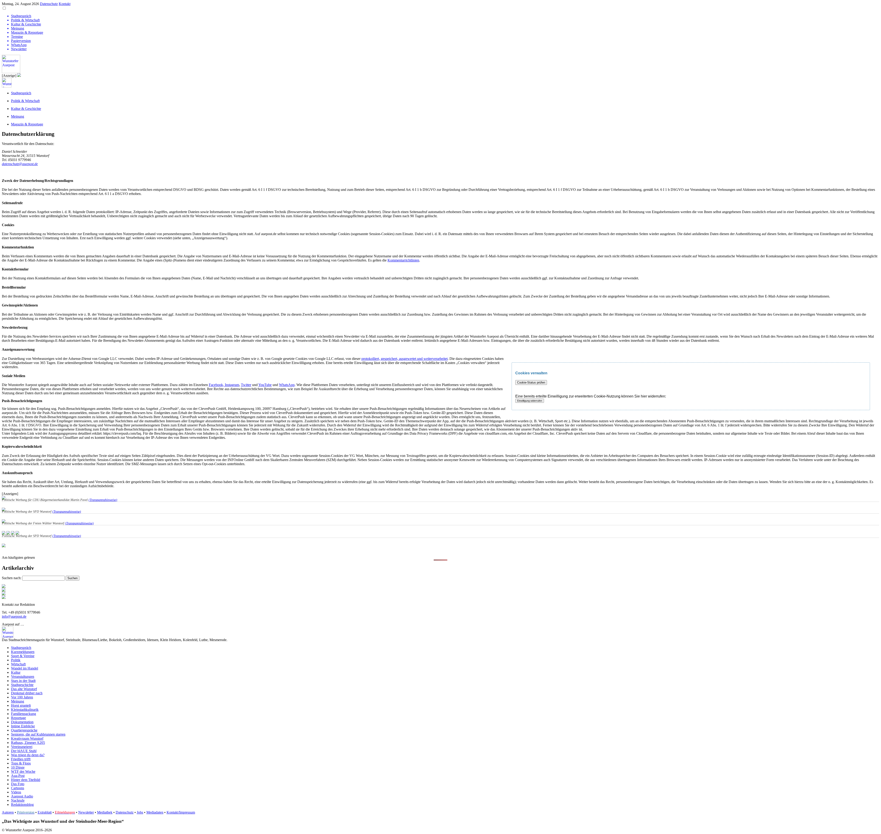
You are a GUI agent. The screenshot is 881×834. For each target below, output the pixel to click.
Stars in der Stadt (23, 681)
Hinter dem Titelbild (25, 780)
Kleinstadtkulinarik (25, 710)
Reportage (18, 718)
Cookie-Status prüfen (531, 382)
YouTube (265, 385)
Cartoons (17, 788)
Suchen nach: (11, 578)
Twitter (246, 385)
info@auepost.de (14, 616)
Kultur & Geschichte (26, 109)
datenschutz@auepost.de (20, 164)
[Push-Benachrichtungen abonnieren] (4, 587)
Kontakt (64, 4)
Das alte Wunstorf (24, 689)
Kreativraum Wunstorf (27, 738)
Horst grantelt (21, 705)
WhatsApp (287, 385)
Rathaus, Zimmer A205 (28, 743)
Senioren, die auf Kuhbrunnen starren (38, 734)
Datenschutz (49, 4)
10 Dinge (18, 767)
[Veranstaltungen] (440, 597)
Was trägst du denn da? (28, 755)
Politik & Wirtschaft (25, 101)
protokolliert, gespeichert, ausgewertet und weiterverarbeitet (404, 359)
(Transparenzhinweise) (103, 500)
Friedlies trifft (21, 759)
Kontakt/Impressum (181, 812)
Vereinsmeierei (21, 747)
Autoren (8, 812)
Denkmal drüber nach (26, 693)
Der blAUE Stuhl (23, 751)
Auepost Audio (22, 796)
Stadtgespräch (21, 93)
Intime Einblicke (23, 726)
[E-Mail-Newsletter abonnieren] (4, 590)
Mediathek (104, 812)
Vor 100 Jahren (22, 697)
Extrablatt (45, 812)
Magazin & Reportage (27, 124)
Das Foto (17, 784)
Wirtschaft (18, 664)
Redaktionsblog (22, 804)
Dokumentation (22, 722)
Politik (15, 660)
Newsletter (86, 812)
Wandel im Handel (24, 668)
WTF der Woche (23, 771)
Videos (16, 792)
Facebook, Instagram (224, 385)
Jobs (140, 812)
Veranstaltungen (22, 676)
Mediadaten (154, 812)
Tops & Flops (21, 763)
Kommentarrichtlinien (403, 260)
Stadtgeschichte (22, 685)
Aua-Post (18, 776)
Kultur (15, 672)
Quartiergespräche (24, 730)
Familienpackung (23, 714)
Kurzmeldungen (22, 652)
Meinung (17, 116)
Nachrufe (18, 800)
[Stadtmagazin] (4, 594)
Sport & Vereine (22, 656)
